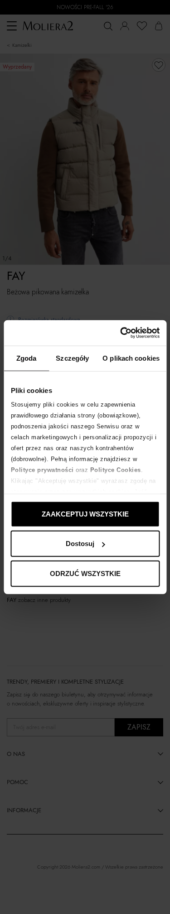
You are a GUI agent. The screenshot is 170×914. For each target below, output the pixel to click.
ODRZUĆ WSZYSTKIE (85, 573)
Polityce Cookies (115, 470)
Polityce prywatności (41, 470)
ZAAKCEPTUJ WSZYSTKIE (85, 513)
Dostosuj (80, 543)
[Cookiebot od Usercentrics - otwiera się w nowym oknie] (121, 333)
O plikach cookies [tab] (131, 358)
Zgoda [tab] (26, 358)
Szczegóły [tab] (72, 358)
